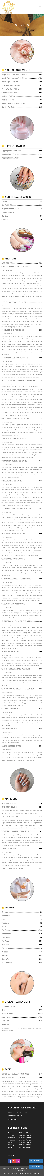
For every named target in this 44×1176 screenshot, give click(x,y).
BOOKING (36, 1167)
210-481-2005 (36, 1161)
